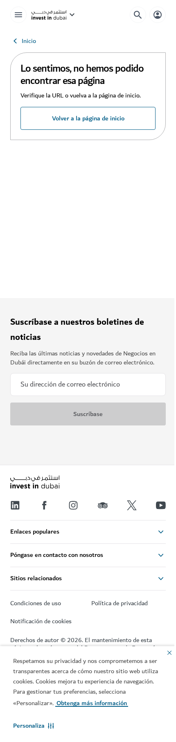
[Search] (138, 15)
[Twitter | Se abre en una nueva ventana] (132, 505)
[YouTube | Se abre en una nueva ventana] (161, 505)
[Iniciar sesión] (157, 14)
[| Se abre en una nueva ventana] (73, 505)
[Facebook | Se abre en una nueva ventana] (44, 505)
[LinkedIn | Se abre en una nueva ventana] (15, 505)
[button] (33, 725)
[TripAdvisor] (103, 505)
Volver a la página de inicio (88, 118)
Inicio (29, 41)
